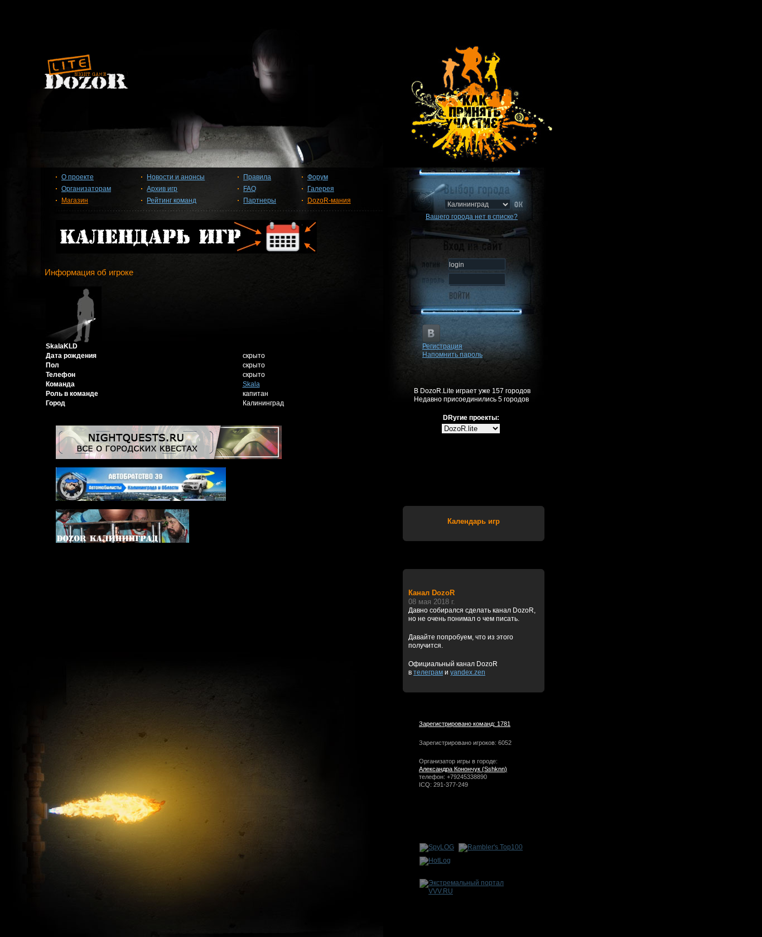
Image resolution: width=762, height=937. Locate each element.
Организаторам (86, 189)
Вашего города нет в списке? (472, 217)
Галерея (320, 189)
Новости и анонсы (176, 177)
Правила (257, 177)
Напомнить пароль (452, 354)
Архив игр (162, 189)
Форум (317, 177)
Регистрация (442, 346)
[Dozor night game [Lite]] (381, 75)
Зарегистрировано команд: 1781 (464, 723)
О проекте (77, 177)
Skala (251, 384)
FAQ (249, 189)
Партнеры (259, 200)
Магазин (74, 200)
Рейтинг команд (171, 200)
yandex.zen (467, 672)
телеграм (428, 672)
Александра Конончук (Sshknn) (463, 769)
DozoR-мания (329, 200)
